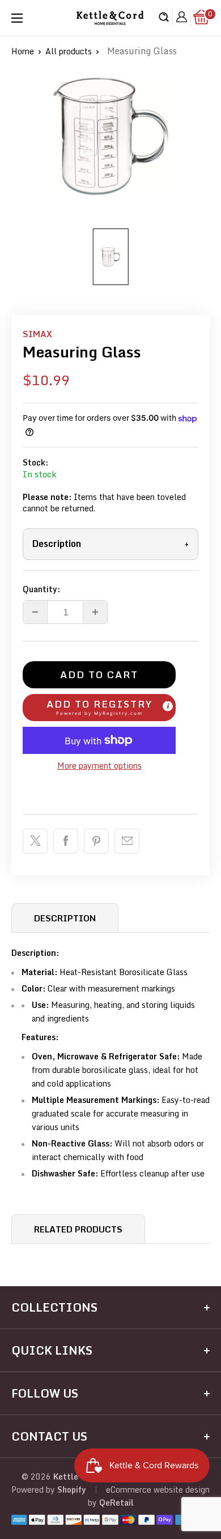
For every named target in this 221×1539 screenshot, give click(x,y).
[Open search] (164, 18)
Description (110, 543)
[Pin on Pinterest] (96, 841)
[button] (99, 707)
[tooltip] (168, 706)
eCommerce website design (158, 1489)
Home (22, 51)
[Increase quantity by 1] (95, 612)
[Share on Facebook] (65, 841)
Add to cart (99, 674)
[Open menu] (17, 18)
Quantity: (41, 589)
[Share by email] (126, 841)
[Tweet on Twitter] (35, 841)
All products (68, 51)
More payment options (99, 765)
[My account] (181, 18)
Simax (37, 333)
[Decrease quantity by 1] (35, 612)
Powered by (34, 1489)
